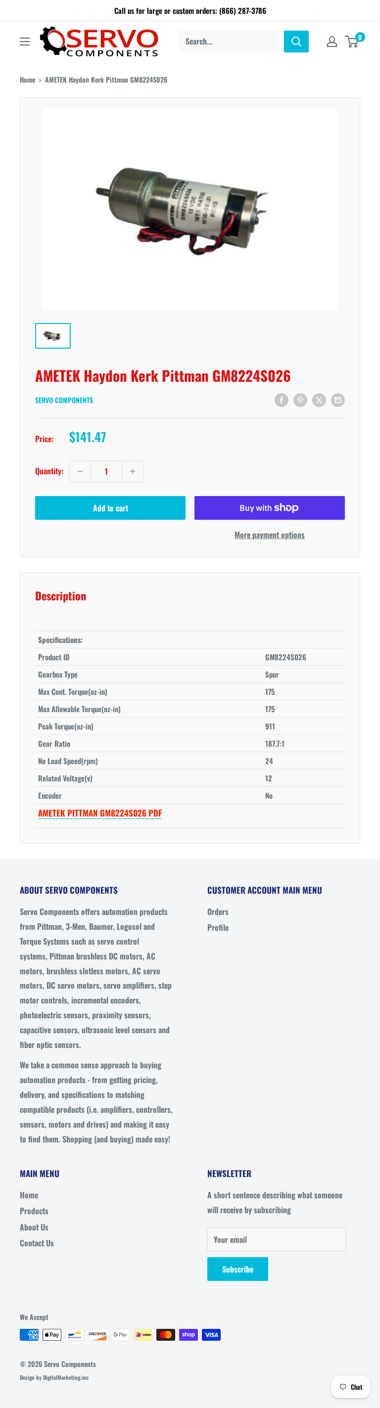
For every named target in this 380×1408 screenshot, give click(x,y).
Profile (218, 927)
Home (27, 79)
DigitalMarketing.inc (66, 1377)
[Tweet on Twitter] (319, 399)
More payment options (270, 535)
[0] (352, 41)
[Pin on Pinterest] (300, 399)
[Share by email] (338, 399)
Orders (218, 911)
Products (34, 1211)
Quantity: (49, 471)
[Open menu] (25, 41)
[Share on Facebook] (281, 399)
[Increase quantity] (132, 471)
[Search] (296, 41)
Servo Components (64, 400)
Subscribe (237, 1269)
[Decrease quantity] (80, 471)
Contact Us (37, 1243)
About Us (34, 1227)
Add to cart (110, 508)
